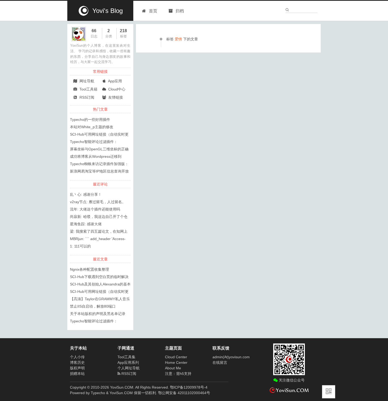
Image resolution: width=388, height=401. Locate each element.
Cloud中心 (116, 89)
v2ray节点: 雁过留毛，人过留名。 (98, 202)
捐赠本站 (77, 373)
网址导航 (86, 81)
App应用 (114, 81)
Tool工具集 (126, 357)
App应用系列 (128, 362)
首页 (153, 11)
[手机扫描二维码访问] (328, 391)
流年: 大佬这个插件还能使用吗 (95, 209)
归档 (179, 11)
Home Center (176, 362)
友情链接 (115, 97)
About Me (173, 368)
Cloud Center (176, 357)
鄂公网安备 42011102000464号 (184, 393)
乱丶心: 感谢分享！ (86, 194)
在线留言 (219, 362)
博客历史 (77, 362)
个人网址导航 (128, 368)
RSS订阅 (86, 97)
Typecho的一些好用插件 (90, 119)
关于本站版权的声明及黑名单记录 (97, 314)
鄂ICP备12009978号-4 (188, 387)
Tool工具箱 (87, 89)
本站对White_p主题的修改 (91, 127)
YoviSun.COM (121, 393)
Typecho (98, 393)
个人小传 (77, 357)
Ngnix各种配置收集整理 (89, 269)
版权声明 (77, 368)
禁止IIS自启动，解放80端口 (93, 306)
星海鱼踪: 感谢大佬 (86, 224)
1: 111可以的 (80, 246)
